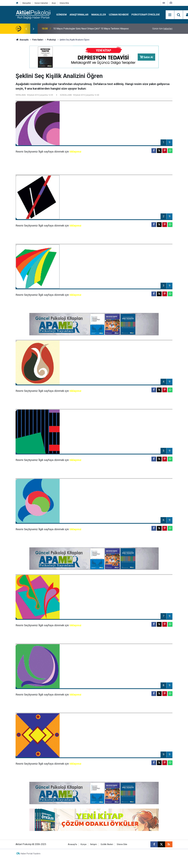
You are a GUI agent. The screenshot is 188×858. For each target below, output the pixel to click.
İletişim (93, 844)
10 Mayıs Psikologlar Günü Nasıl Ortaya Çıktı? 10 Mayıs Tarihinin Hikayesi (91, 28)
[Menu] (170, 15)
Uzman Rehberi (119, 14)
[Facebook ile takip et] (154, 844)
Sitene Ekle (64, 3)
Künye (84, 844)
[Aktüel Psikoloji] (33, 14)
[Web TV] (163, 2)
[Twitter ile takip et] (161, 844)
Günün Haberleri (41, 3)
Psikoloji (51, 40)
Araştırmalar (79, 14)
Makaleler (98, 14)
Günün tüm (162, 28)
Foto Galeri (37, 40)
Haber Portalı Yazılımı (30, 853)
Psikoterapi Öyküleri (145, 14)
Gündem (61, 14)
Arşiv (54, 3)
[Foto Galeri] (170, 2)
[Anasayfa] (17, 3)
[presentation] (26, 28)
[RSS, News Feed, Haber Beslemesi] (168, 844)
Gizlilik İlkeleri (107, 844)
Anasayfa (23, 40)
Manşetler (26, 3)
